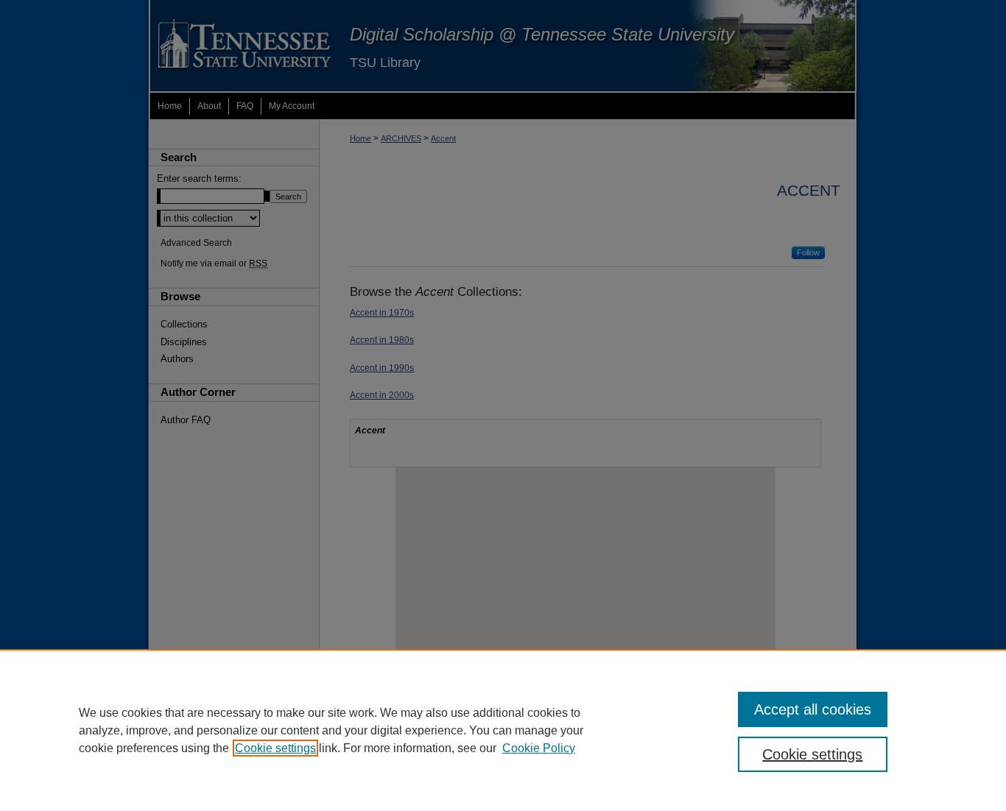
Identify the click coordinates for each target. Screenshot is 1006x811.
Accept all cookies (812, 709)
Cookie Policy (538, 748)
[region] (503, 730)
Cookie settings (275, 748)
